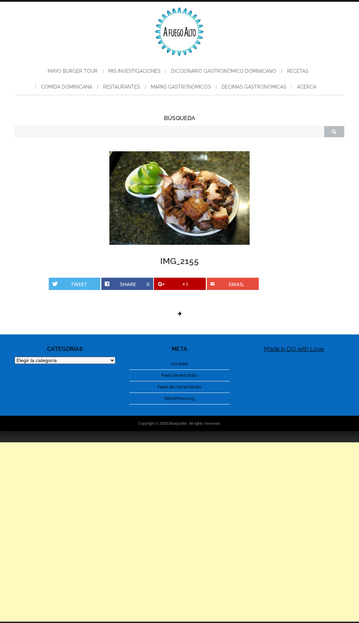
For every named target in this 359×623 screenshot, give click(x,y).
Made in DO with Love (294, 348)
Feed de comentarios (179, 386)
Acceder (179, 363)
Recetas (297, 71)
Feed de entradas (179, 375)
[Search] (334, 131)
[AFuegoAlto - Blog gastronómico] (179, 59)
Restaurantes (121, 87)
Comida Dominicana (66, 87)
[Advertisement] (179, 532)
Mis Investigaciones (134, 71)
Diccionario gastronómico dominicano (223, 71)
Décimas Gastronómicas (254, 87)
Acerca (306, 87)
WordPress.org (179, 398)
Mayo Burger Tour (72, 71)
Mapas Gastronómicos (181, 87)
